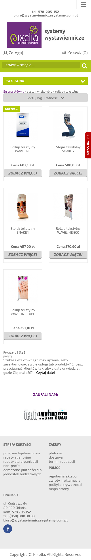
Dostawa (56, 457)
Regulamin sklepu (63, 476)
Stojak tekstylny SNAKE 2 (68, 149)
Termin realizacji (62, 461)
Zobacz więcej (22, 173)
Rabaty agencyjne (17, 457)
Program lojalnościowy (21, 453)
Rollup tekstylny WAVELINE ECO (68, 230)
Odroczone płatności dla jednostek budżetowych (22, 472)
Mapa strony (59, 489)
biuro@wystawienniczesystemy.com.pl (35, 520)
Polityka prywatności (65, 484)
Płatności (56, 453)
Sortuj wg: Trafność (43, 98)
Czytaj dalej (45, 372)
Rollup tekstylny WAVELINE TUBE (22, 312)
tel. (45, 11)
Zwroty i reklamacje (64, 480)
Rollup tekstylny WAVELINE (22, 149)
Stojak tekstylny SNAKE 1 (23, 230)
